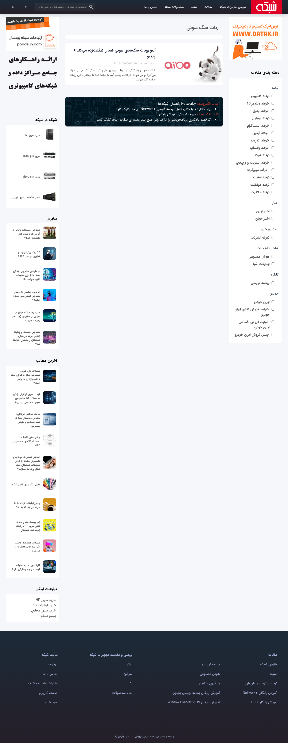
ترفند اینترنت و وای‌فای (261, 683)
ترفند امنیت (261, 177)
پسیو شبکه (48, 615)
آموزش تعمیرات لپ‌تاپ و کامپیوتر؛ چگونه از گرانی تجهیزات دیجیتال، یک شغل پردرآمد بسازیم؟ (26, 463)
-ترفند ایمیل (261, 111)
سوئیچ (128, 673)
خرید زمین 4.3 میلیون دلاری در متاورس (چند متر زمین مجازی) (26, 317)
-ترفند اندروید (259, 140)
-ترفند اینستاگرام (258, 125)
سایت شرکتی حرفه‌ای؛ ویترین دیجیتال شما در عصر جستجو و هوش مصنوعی (27, 420)
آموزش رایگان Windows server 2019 (194, 702)
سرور (121, 737)
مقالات (208, 7)
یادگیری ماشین (209, 683)
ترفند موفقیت (259, 184)
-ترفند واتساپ (259, 148)
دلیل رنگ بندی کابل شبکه (26, 485)
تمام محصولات (122, 692)
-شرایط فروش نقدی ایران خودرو (251, 312)
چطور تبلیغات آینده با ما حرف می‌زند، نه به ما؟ (27, 505)
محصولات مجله (174, 7)
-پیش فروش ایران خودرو (252, 334)
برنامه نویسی (260, 283)
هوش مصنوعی (259, 256)
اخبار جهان (262, 218)
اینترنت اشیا (261, 264)
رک (130, 683)
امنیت (273, 673)
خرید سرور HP (46, 600)
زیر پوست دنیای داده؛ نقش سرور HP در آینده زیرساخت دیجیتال (27, 526)
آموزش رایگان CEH (264, 702)
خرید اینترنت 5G (44, 605)
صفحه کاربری (48, 692)
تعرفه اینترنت (260, 237)
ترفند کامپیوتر (260, 96)
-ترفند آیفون (260, 133)
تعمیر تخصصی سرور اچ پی (25, 198)
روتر (129, 664)
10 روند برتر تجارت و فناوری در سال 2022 (29, 254)
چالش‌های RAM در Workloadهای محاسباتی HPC (26, 442)
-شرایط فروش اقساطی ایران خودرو (253, 324)
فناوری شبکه (268, 664)
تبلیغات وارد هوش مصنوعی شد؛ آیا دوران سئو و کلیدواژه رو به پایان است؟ (25, 377)
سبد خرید (51, 702)
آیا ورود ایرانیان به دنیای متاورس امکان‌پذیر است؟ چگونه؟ (26, 296)
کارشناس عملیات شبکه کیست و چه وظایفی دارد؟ (26, 567)
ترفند (194, 7)
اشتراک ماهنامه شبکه (43, 683)
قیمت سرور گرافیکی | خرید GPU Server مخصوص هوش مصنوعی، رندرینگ (25, 399)
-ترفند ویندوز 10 (258, 103)
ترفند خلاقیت (260, 192)
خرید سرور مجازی (43, 610)
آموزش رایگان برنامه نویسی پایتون (196, 692)
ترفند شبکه (261, 155)
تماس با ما (150, 7)
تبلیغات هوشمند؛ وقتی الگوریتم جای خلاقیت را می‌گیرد (27, 547)
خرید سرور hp (32, 135)
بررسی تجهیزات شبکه (233, 7)
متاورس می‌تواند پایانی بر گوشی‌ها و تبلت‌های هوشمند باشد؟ (26, 234)
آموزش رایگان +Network (260, 692)
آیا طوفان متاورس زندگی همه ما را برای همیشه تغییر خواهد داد (26, 275)
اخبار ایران (262, 211)
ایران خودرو (261, 302)
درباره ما (52, 664)
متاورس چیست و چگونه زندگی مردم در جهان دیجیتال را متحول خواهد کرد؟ (26, 338)
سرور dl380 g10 (31, 156)
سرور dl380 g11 (31, 177)
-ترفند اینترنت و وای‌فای (252, 162)
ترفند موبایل (260, 118)
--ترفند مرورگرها (258, 170)
